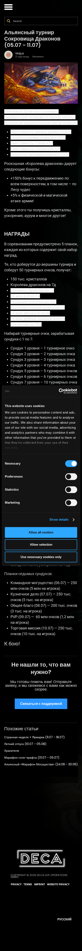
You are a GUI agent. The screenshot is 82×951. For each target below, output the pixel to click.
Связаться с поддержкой (41, 703)
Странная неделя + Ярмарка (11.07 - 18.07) (34, 737)
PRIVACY (16, 884)
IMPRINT (39, 884)
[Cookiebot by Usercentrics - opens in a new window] (59, 391)
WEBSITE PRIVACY (58, 884)
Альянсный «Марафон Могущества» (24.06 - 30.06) (41, 764)
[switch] (71, 476)
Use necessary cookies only (41, 557)
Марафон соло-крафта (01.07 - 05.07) (32, 757)
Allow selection (41, 544)
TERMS (28, 884)
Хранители (11, 751)
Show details (59, 519)
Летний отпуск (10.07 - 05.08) (25, 744)
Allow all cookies (41, 532)
